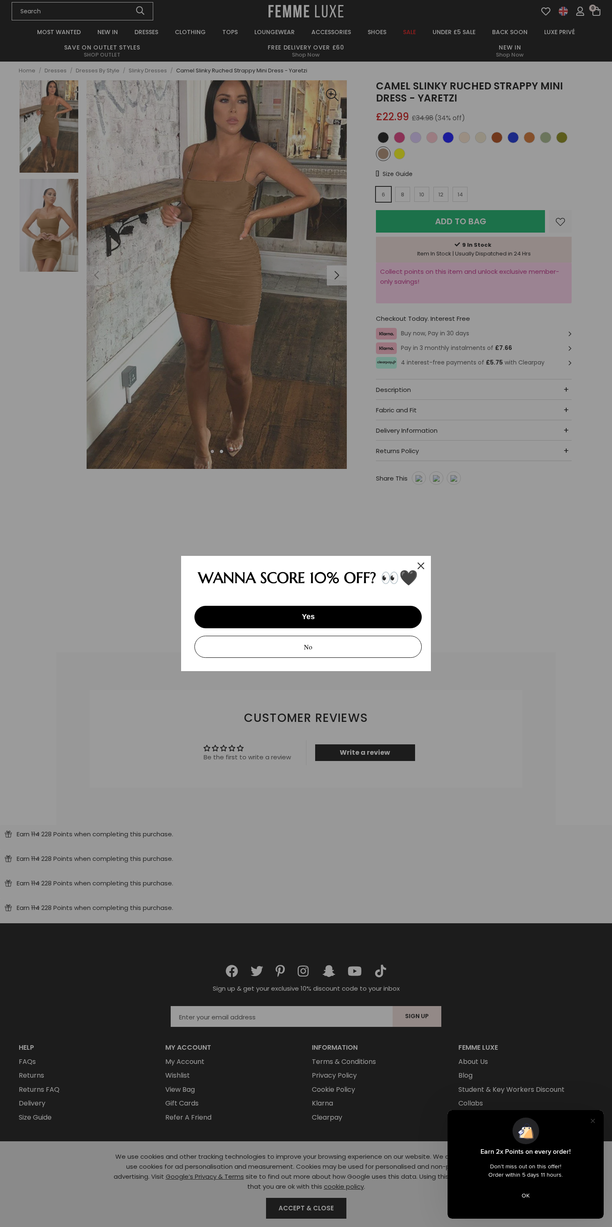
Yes (308, 616)
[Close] (421, 566)
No (308, 646)
